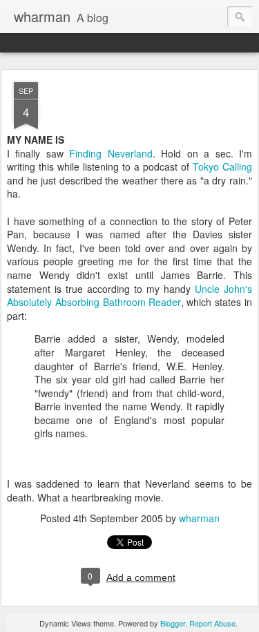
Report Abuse (212, 623)
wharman (199, 518)
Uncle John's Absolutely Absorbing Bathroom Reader (129, 295)
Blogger (172, 623)
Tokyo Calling (222, 166)
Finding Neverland (110, 153)
